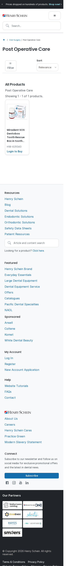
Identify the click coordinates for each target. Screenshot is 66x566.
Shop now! (54, 4)
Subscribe (32, 475)
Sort (39, 60)
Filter (10, 68)
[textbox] (32, 26)
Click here (38, 250)
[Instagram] (14, 482)
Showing (24, 96)
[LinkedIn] (27, 482)
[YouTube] (20, 482)
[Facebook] (7, 482)
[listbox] (47, 67)
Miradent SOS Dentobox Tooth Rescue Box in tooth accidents (16, 135)
